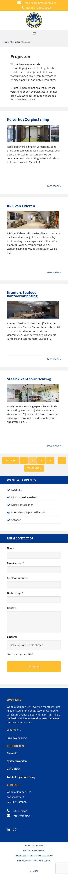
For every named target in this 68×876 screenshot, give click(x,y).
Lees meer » (54, 185)
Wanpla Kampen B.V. (34, 850)
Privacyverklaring (17, 738)
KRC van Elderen (21, 206)
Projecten (15, 41)
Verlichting (13, 769)
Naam (10, 548)
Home (6, 41)
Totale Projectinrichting (21, 777)
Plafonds (12, 753)
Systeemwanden (17, 761)
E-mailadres (15, 563)
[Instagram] (16, 829)
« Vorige (10, 460)
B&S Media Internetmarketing (34, 860)
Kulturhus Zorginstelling (28, 119)
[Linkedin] (9, 829)
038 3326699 (44, 7)
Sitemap (34, 870)
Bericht (11, 608)
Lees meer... (14, 729)
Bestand (12, 636)
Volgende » (34, 468)
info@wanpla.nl (46, 3)
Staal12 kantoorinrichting (29, 379)
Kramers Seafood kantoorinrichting (22, 294)
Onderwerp (15, 593)
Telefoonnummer (17, 578)
